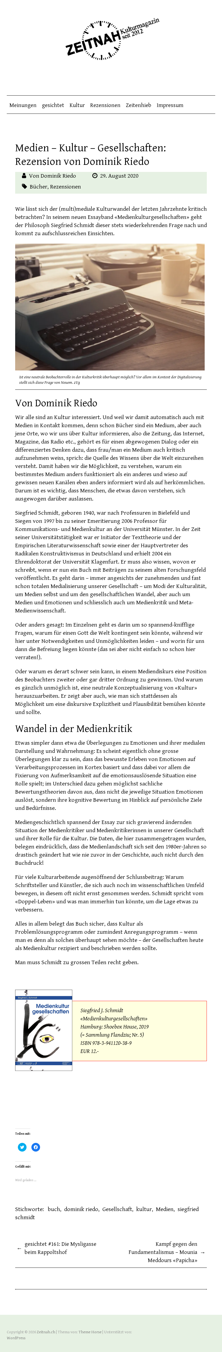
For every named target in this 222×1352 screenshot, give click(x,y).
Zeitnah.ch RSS (211, 79)
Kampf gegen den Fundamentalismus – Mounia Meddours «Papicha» (167, 1252)
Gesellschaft (117, 1209)
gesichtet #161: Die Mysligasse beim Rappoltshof (56, 1248)
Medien (165, 1209)
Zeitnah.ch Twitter (200, 79)
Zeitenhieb (138, 105)
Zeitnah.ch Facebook (189, 79)
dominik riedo (81, 1209)
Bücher (38, 186)
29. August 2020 (119, 175)
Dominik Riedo (58, 175)
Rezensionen (105, 105)
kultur (144, 1209)
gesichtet (53, 105)
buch (54, 1209)
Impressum (170, 105)
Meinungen (23, 105)
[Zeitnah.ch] (111, 35)
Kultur (77, 105)
